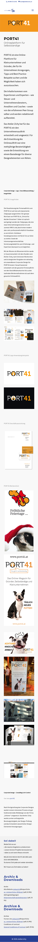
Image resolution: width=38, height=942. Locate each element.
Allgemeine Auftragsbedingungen (15, 898)
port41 (12, 798)
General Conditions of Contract (15, 927)
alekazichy (16, 889)
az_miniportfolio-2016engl (13, 892)
